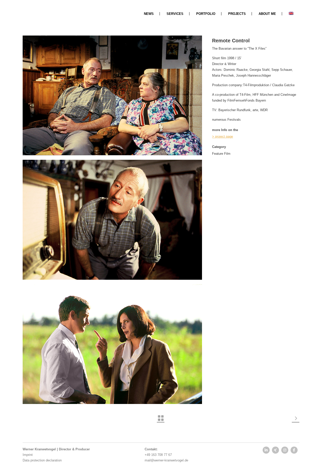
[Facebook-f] (294, 450)
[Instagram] (284, 450)
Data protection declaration (42, 460)
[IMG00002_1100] (112, 95)
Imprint (28, 455)
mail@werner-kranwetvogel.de (166, 460)
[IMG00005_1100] (112, 344)
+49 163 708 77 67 (158, 455)
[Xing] (275, 450)
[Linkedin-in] (266, 450)
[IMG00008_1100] (112, 219)
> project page (222, 136)
